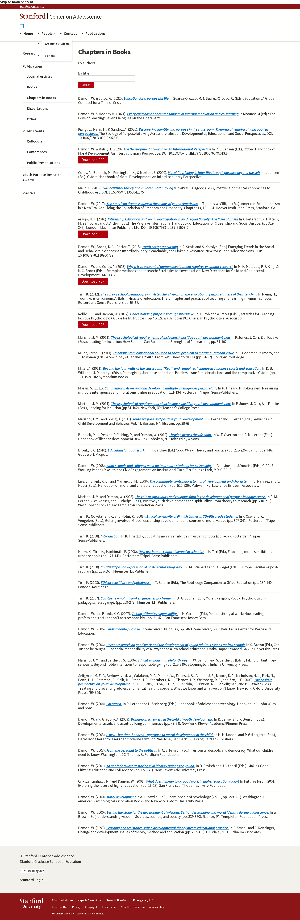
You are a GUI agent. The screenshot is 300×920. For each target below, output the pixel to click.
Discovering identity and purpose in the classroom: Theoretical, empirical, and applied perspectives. (173, 131)
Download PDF (93, 159)
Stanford (33, 17)
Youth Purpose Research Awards (42, 177)
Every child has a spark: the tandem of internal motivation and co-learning (183, 114)
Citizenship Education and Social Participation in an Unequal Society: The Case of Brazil (173, 219)
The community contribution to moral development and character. (199, 481)
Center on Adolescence (75, 17)
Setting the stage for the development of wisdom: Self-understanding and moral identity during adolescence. (187, 812)
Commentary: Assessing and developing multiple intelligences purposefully (161, 388)
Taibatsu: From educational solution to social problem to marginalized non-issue (173, 353)
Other (31, 119)
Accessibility (156, 907)
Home (28, 33)
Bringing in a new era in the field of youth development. (172, 719)
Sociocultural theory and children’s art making (138, 188)
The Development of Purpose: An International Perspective (167, 149)
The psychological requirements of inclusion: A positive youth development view (171, 337)
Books (32, 87)
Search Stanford (117, 900)
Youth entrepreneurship (160, 246)
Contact (70, 33)
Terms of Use (59, 907)
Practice (29, 193)
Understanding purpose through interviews (162, 314)
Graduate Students (57, 44)
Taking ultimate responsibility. (155, 613)
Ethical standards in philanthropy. (163, 660)
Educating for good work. (127, 450)
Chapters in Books (41, 97)
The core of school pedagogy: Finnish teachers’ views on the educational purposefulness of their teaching (179, 294)
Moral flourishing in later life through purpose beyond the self (214, 172)
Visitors (50, 56)
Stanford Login (32, 879)
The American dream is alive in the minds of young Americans (152, 203)
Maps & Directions (89, 900)
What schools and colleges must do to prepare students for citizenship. (159, 465)
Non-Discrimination (133, 907)
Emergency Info (144, 900)
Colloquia (34, 141)
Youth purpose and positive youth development (168, 419)
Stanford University (32, 7)
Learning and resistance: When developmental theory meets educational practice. (167, 828)
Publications (95, 33)
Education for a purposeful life (146, 98)
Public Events (33, 131)
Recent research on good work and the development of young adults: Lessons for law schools (175, 644)
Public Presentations (43, 162)
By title (83, 73)
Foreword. (114, 704)
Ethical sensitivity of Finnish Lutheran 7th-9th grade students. (192, 516)
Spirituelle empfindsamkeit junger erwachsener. (137, 598)
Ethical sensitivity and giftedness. (126, 582)
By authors (86, 63)
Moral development (121, 797)
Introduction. (110, 536)
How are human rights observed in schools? (171, 551)
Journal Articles (39, 76)
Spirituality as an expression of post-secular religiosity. (142, 567)
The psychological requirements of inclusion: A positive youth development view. (171, 403)
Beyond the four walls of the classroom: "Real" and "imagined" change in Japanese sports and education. (182, 368)
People (47, 33)
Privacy (76, 907)
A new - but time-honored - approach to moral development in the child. (160, 734)
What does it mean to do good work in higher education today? (192, 781)
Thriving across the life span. (190, 434)
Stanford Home (62, 900)
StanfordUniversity (31, 904)
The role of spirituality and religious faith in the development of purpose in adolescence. (200, 496)
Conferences (37, 152)
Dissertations (37, 108)
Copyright (91, 907)
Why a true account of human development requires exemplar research (180, 266)
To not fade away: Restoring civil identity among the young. (150, 766)
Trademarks (109, 907)
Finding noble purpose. (123, 629)
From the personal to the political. (131, 750)
